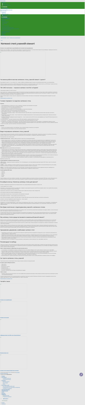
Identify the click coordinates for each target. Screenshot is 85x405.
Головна (3, 14)
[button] (6, 98)
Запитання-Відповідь (6, 31)
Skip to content (2, 0)
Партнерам (4, 32)
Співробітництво (5, 390)
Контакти (3, 35)
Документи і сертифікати (6, 29)
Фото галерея (5, 382)
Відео (3, 24)
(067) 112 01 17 (5, 398)
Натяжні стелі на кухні (4, 317)
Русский (6, 3)
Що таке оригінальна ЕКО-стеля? (8, 27)
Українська (4, 2)
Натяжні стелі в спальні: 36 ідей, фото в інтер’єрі (9, 370)
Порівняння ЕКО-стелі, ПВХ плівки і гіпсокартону (10, 28)
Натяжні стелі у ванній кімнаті (6, 299)
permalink (18, 372)
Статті (3, 34)
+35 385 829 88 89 (5, 8)
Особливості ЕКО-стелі (6, 17)
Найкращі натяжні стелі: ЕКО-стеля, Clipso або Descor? (10, 335)
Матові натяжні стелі (4, 352)
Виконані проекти (5, 21)
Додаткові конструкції (6, 18)
